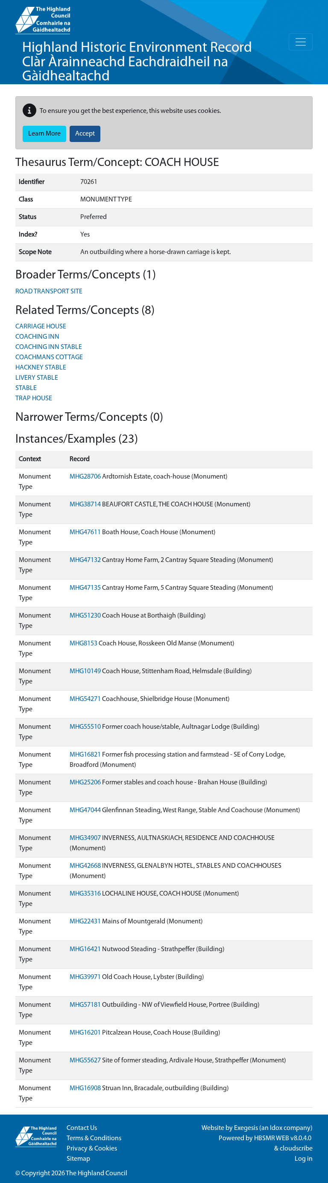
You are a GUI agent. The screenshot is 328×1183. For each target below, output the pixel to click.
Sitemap (78, 1159)
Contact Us (82, 1128)
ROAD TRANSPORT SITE (48, 291)
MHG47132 (85, 560)
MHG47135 (85, 588)
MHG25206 (85, 782)
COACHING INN (37, 337)
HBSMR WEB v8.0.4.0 (283, 1138)
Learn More (44, 133)
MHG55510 (85, 727)
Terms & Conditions (94, 1138)
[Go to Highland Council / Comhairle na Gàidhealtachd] (42, 17)
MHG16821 (85, 754)
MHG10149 (85, 671)
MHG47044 (85, 810)
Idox (276, 1128)
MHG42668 (85, 866)
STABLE (26, 388)
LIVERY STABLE (36, 378)
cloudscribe (296, 1148)
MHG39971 (85, 977)
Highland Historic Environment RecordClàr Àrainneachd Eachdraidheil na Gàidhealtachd (137, 62)
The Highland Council (96, 1173)
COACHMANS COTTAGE (49, 357)
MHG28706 (85, 476)
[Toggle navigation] (301, 41)
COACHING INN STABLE (48, 347)
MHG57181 (85, 1005)
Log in (304, 1159)
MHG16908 (85, 1088)
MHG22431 (85, 921)
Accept (85, 133)
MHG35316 (85, 893)
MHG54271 (85, 699)
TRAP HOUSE (33, 398)
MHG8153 (83, 643)
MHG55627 (85, 1060)
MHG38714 (85, 504)
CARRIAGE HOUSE (40, 326)
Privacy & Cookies (92, 1148)
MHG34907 (85, 838)
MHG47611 (85, 532)
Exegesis (246, 1128)
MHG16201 (85, 1032)
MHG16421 (85, 949)
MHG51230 (85, 615)
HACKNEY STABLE (40, 367)
